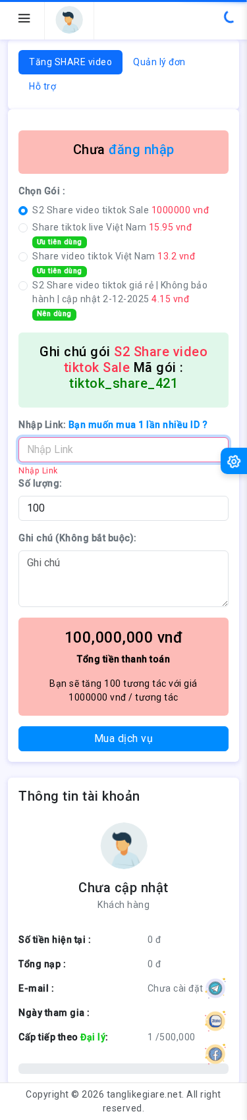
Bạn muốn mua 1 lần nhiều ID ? (138, 424)
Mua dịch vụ (123, 738)
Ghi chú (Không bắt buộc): (77, 538)
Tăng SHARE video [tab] (70, 62)
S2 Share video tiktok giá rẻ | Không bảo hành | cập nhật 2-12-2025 (119, 299)
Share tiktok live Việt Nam (112, 234)
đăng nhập (142, 149)
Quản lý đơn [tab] (159, 62)
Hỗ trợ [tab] (42, 86)
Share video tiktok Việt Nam (113, 263)
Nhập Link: (112, 424)
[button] (69, 20)
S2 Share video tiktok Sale (120, 210)
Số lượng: (40, 483)
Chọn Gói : (41, 191)
